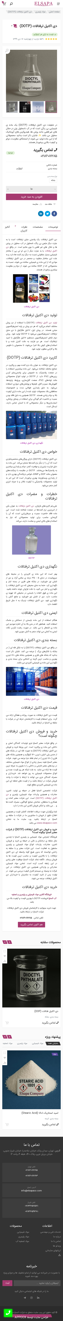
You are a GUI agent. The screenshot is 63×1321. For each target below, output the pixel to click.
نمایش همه (53, 1043)
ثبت (7, 1283)
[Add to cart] (7, 1023)
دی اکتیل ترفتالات (26, 506)
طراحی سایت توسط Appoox (31, 1317)
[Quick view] (4, 951)
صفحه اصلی (54, 11)
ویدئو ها (57, 1246)
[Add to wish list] (4, 956)
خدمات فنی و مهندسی (50, 1232)
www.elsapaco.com (47, 823)
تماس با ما (56, 1241)
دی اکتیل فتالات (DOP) (46, 1011)
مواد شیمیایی (37, 1043)
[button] (14, 26)
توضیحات (53, 227)
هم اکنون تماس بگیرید (31, 925)
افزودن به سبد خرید (31, 197)
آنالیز (7, 227)
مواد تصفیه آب (22, 1241)
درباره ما (57, 1237)
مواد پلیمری (40, 11)
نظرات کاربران (21, 228)
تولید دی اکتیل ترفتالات (46, 323)
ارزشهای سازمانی (53, 1251)
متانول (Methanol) (48, 1113)
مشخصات (38, 227)
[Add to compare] (4, 961)
